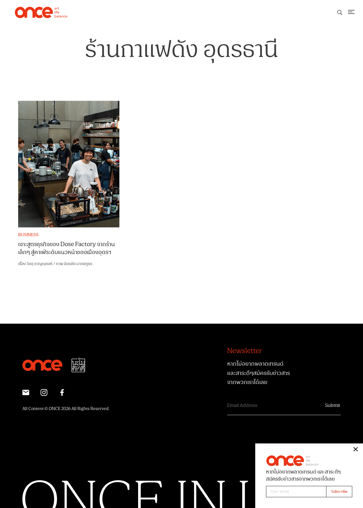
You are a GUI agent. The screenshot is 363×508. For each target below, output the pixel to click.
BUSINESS (28, 235)
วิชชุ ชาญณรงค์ (39, 264)
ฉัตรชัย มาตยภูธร (78, 264)
